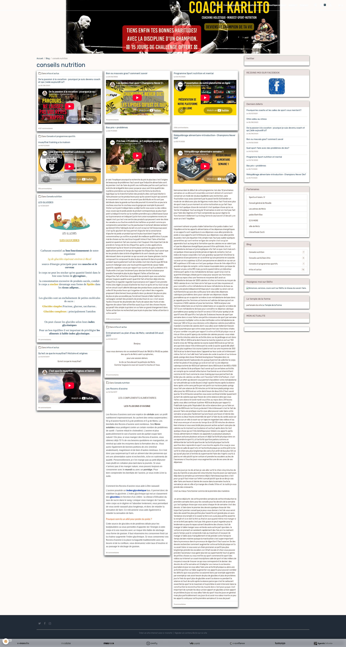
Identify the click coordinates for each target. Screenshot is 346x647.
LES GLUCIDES (45, 202)
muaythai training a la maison (54, 142)
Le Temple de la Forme (272, 305)
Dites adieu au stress (256, 119)
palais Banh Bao (256, 215)
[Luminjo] (280, 643)
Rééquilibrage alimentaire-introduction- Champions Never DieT (276, 174)
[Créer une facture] (194, 643)
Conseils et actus (254, 5)
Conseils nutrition (54, 196)
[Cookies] (6, 641)
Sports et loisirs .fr (257, 197)
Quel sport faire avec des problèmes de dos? (267, 148)
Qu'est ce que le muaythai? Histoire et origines (63, 353)
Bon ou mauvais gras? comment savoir (126, 73)
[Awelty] (152, 643)
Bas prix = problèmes (117, 127)
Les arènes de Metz (257, 209)
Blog (48, 58)
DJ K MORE (253, 220)
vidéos (292, 5)
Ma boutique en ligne (276, 5)
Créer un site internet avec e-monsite (155, 633)
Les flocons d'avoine (116, 388)
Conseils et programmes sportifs (61, 136)
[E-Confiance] (237, 643)
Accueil (217, 5)
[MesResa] (109, 643)
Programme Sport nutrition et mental (194, 73)
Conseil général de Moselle (260, 203)
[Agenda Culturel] (323, 643)
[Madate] (66, 643)
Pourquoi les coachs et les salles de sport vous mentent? (273, 110)
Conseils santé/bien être (276, 258)
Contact (304, 5)
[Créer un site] (23, 643)
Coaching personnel (233, 5)
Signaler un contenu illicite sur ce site (191, 633)
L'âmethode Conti (257, 232)
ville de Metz (254, 226)
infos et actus (53, 73)
